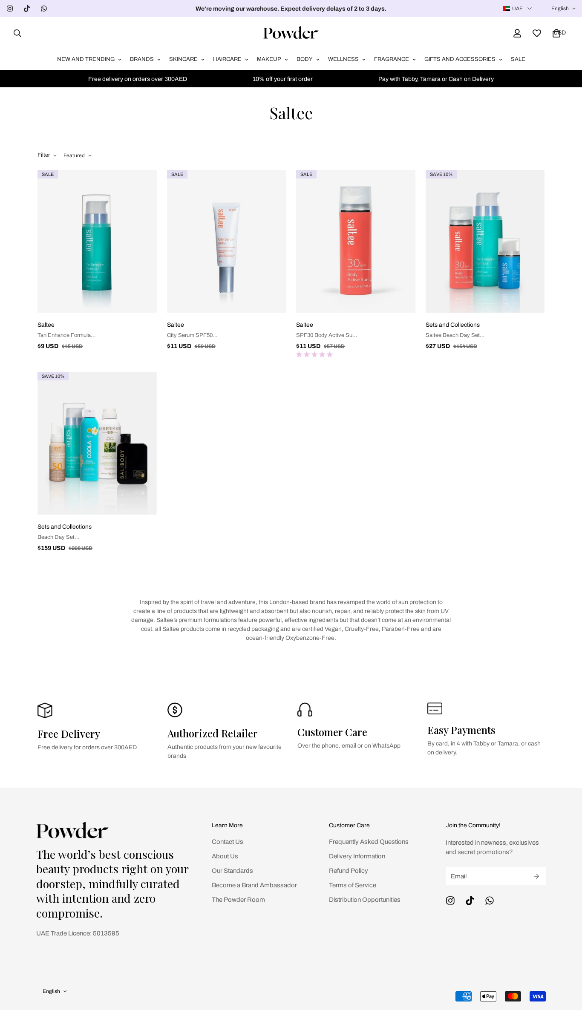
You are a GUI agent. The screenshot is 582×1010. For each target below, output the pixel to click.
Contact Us (227, 841)
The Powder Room (238, 899)
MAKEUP (269, 59)
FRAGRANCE (391, 59)
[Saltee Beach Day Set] (485, 241)
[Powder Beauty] (291, 33)
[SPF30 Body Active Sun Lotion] (355, 241)
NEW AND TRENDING (86, 59)
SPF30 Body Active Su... (326, 335)
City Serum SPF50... (192, 335)
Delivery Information (357, 856)
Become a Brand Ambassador (254, 885)
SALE (518, 59)
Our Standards (232, 870)
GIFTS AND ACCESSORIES (460, 59)
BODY (305, 59)
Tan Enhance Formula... (66, 335)
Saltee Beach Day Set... (455, 335)
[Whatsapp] (43, 8)
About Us (225, 856)
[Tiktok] (26, 8)
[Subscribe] (536, 876)
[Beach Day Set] (97, 443)
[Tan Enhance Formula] (97, 241)
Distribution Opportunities (364, 899)
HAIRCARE (227, 59)
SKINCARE (183, 59)
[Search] (14, 33)
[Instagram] (9, 8)
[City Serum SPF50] (226, 241)
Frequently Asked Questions (369, 841)
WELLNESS (343, 59)
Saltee (46, 325)
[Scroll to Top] (565, 963)
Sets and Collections (453, 325)
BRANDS (142, 59)
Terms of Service (352, 885)
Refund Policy (348, 870)
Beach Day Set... (58, 537)
